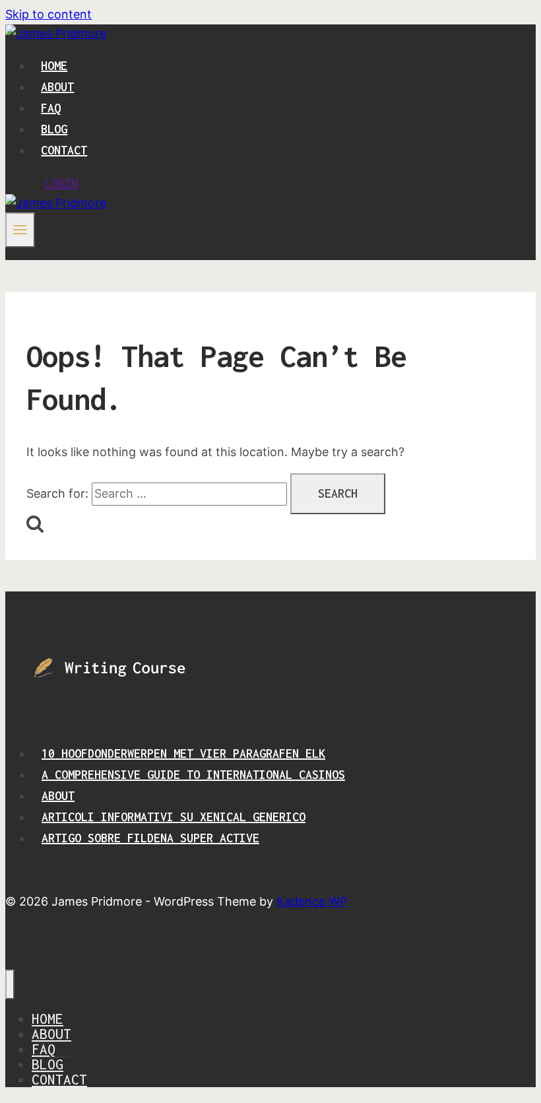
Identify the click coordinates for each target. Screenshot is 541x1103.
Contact (64, 150)
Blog (54, 129)
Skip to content (48, 14)
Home (54, 66)
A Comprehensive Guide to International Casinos (193, 775)
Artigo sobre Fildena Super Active (150, 838)
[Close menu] (10, 984)
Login (61, 183)
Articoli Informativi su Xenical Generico (173, 817)
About (57, 87)
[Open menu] (20, 230)
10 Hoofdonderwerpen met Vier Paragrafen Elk (183, 753)
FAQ (51, 108)
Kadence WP (311, 901)
